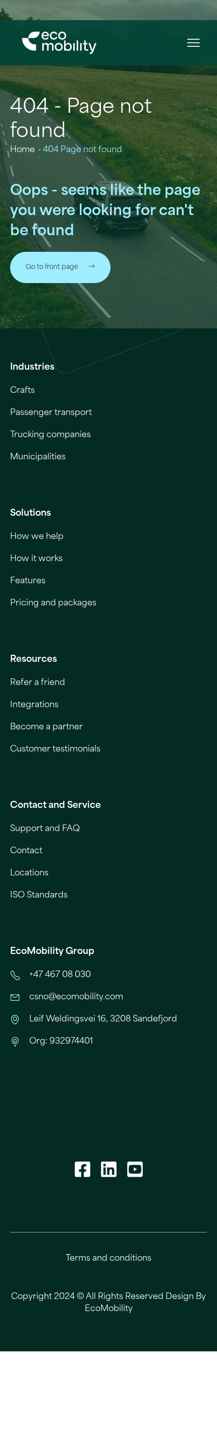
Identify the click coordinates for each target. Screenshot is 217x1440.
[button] (193, 43)
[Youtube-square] (134, 1169)
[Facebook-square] (82, 1169)
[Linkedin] (108, 1169)
